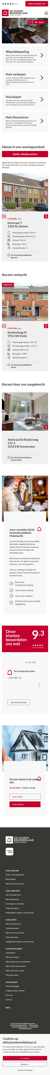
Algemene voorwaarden (28, 1027)
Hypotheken (10, 953)
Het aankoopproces (13, 924)
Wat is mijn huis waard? (15, 884)
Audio (41, 22)
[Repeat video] (30, 22)
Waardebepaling (12, 899)
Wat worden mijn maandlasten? (18, 962)
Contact (9, 999)
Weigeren (24, 1064)
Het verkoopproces (13, 895)
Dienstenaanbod (12, 928)
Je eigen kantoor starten (15, 991)
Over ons (9, 995)
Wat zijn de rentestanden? (16, 966)
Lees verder (17, 796)
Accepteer (25, 1058)
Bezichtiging (10, 879)
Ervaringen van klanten (15, 904)
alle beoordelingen (19, 702)
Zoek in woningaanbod (15, 875)
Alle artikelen (18, 804)
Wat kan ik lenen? (12, 957)
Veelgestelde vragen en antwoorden (20, 913)
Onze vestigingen (12, 986)
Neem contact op (36, 4)
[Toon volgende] (39, 680)
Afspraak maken (12, 908)
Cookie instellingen (25, 1070)
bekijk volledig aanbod (25, 154)
